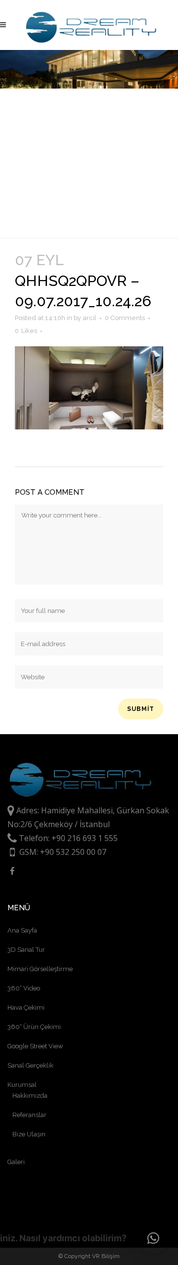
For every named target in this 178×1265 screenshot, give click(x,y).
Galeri (16, 1162)
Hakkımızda (29, 1095)
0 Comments (125, 318)
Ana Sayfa (22, 930)
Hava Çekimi (25, 1007)
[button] (153, 1238)
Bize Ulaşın (28, 1134)
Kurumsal (22, 1084)
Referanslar (29, 1115)
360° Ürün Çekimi (34, 1027)
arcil (89, 318)
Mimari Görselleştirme (40, 969)
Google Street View (35, 1046)
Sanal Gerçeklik (30, 1065)
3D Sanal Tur (26, 949)
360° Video (23, 988)
